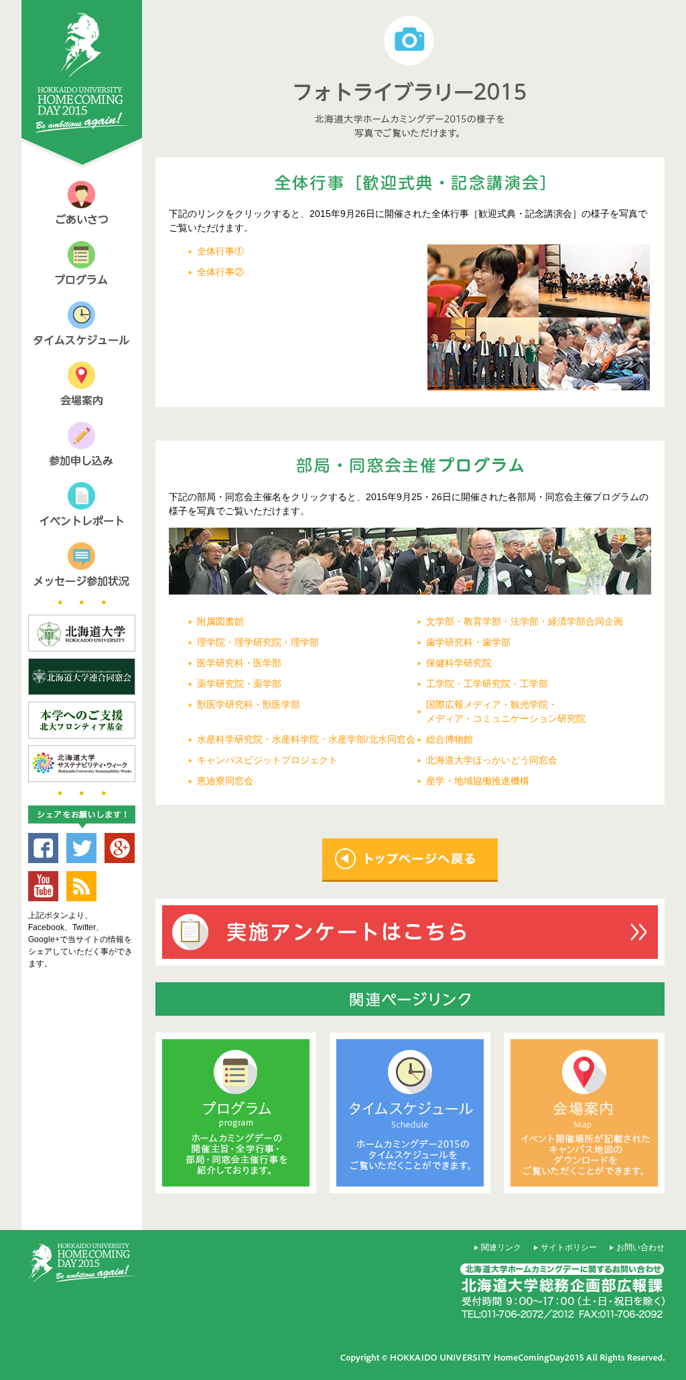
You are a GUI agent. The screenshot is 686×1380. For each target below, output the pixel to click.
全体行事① (220, 251)
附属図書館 (220, 621)
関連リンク (501, 1247)
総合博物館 (449, 739)
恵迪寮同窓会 (225, 780)
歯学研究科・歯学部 (468, 642)
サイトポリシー (569, 1247)
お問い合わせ (640, 1247)
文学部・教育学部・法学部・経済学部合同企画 (524, 621)
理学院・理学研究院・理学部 (258, 642)
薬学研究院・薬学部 (239, 683)
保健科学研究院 (459, 663)
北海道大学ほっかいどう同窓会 (491, 760)
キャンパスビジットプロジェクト (267, 760)
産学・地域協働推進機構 (477, 780)
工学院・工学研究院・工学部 (487, 683)
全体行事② (220, 271)
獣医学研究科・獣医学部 (248, 704)
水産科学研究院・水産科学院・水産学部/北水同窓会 (306, 739)
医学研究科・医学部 (239, 663)
